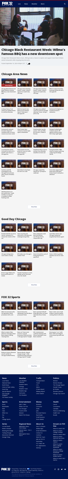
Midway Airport (40, 391)
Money (39, 402)
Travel (38, 383)
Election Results (57, 383)
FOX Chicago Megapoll (5, 394)
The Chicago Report (59, 385)
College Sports (6, 419)
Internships (39, 441)
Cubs (3, 411)
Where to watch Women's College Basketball (58, 451)
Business (38, 404)
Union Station (40, 393)
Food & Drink (23, 411)
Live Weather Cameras (23, 381)
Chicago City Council (59, 393)
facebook (55, 469)
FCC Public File (40, 443)
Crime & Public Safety (8, 387)
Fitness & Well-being (59, 411)
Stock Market (40, 419)
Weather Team (23, 389)
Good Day (5, 389)
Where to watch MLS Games (59, 459)
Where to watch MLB (59, 434)
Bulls (3, 408)
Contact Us (39, 433)
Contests (38, 435)
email (65, 469)
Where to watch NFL (59, 428)
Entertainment (25, 402)
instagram (58, 469)
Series (4, 424)
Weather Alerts (23, 384)
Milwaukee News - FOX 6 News (24, 427)
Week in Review (6, 428)
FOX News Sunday (7, 397)
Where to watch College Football (57, 431)
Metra (38, 387)
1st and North (6, 426)
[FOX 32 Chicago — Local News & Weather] (8, 4)
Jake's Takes (22, 404)
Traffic (38, 378)
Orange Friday (6, 437)
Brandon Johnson (58, 391)
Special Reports (6, 391)
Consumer (39, 406)
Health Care (56, 413)
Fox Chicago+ (23, 408)
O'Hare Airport (40, 389)
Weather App (23, 391)
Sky (3, 417)
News (4, 378)
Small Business (40, 417)
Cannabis (55, 408)
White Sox (5, 413)
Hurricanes (22, 393)
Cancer (55, 404)
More (42, 4)
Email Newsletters (41, 431)
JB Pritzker (56, 389)
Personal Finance (41, 413)
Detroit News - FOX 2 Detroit (25, 431)
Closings (21, 386)
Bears (3, 404)
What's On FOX (23, 406)
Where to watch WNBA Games (57, 455)
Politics (56, 378)
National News (6, 383)
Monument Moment (8, 435)
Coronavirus (56, 406)
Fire (3, 415)
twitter (61, 469)
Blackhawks (5, 406)
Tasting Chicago (6, 433)
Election (55, 381)
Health (56, 402)
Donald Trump (57, 387)
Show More (34, 206)
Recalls (55, 415)
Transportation (40, 381)
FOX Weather (23, 395)
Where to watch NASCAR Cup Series (58, 437)
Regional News (25, 424)
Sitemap (38, 448)
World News (5, 385)
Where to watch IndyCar (57, 441)
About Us (39, 424)
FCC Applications (41, 445)
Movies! (21, 413)
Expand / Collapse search (65, 3)
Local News (5, 381)
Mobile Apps (39, 428)
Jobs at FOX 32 (40, 439)
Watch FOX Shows (24, 415)
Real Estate (39, 415)
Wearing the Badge (7, 431)
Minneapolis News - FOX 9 (24, 434)
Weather (22, 378)
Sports (4, 402)
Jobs (37, 411)
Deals (37, 408)
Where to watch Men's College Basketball (57, 445)
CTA (37, 385)
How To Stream (40, 426)
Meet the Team (40, 437)
